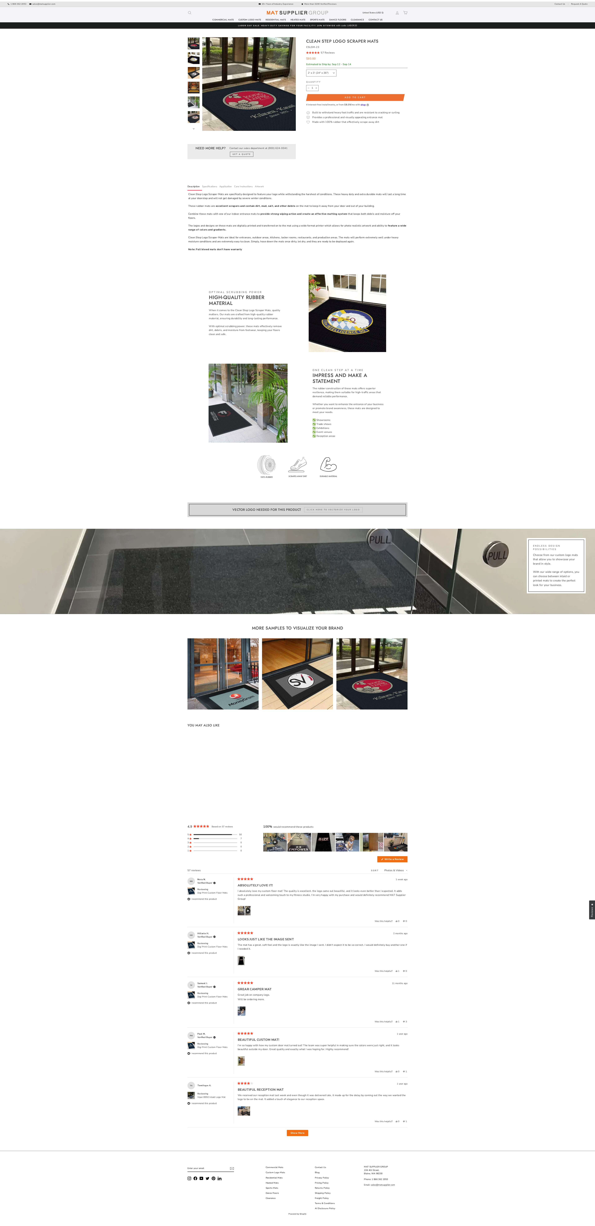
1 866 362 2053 (18, 4)
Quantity (313, 82)
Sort (375, 870)
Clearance (357, 19)
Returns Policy (322, 1187)
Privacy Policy (322, 1177)
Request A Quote (579, 4)
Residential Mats (276, 19)
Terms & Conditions (325, 1203)
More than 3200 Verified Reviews (320, 4)
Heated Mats (298, 19)
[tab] (194, 187)
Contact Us (560, 4)
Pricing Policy (322, 1182)
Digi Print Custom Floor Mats (212, 892)
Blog (317, 1172)
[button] (357, 53)
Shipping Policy (323, 1193)
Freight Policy (322, 1198)
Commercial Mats (223, 19)
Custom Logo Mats (249, 19)
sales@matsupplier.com (43, 4)
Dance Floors (337, 19)
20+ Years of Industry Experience (277, 4)
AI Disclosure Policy (325, 1208)
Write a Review (396, 859)
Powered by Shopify (297, 1214)
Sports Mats (317, 19)
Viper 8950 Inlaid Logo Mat (211, 1097)
